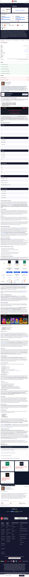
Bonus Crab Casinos (8, 534)
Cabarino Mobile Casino (16, 40)
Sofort (7, 227)
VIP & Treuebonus (22, 40)
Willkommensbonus (8, 526)
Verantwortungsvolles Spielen (24, 531)
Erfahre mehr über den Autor (7, 482)
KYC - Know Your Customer (23, 534)
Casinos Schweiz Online (3, 3)
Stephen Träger (7, 487)
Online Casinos (7, 3)
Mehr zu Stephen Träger (4, 500)
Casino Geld (22, 229)
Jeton (12, 532)
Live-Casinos (3, 536)
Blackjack (10, 309)
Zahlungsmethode (3, 233)
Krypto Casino (6, 90)
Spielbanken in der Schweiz (3, 545)
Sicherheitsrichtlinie (22, 536)
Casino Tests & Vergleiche (3, 530)
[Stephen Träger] (3, 83)
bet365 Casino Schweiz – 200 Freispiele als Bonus (6, 467)
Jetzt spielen (9, 272)
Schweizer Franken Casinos (3, 540)
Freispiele (11, 202)
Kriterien (23, 441)
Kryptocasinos (3, 549)
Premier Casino (4, 426)
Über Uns (21, 524)
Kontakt (21, 540)
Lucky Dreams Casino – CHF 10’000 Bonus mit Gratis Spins (21, 467)
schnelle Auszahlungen (22, 285)
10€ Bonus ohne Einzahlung (8, 541)
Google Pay (13, 536)
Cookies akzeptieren (22, 575)
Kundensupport (2, 40)
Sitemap (21, 544)
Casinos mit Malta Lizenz (3, 553)
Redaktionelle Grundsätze (23, 528)
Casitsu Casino (11, 426)
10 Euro (12, 239)
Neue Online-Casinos (3, 534)
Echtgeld (25, 336)
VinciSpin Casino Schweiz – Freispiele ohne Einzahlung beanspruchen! (6, 479)
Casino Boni (12, 116)
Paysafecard (18, 227)
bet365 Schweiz (3, 526)
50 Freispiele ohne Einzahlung (8, 537)
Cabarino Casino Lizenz (9, 40)
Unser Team (21, 526)
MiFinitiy (13, 534)
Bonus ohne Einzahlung (8, 530)
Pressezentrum (22, 542)
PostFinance (13, 530)
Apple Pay (13, 538)
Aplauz (13, 524)
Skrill (12, 528)
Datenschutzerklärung (23, 538)
